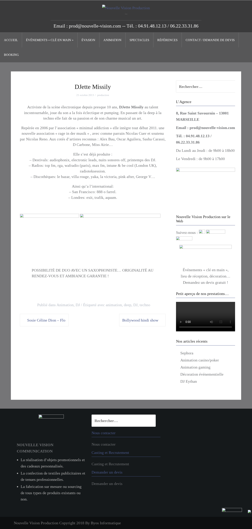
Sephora (186, 353)
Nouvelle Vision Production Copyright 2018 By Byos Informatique (67, 523)
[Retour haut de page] (236, 518)
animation (114, 305)
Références (167, 40)
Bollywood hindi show (140, 320)
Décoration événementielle (201, 374)
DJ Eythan (188, 381)
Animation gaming (195, 367)
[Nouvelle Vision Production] (126, 7)
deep (127, 305)
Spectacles (139, 40)
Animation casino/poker (199, 360)
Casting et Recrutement (110, 464)
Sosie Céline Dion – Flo (46, 320)
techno (145, 305)
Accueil (11, 40)
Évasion (88, 40)
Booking (11, 54)
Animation (112, 40)
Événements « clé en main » (49, 40)
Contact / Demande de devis (210, 40)
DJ (78, 305)
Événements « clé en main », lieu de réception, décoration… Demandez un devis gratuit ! (205, 276)
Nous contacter (104, 444)
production (103, 95)
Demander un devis (107, 483)
